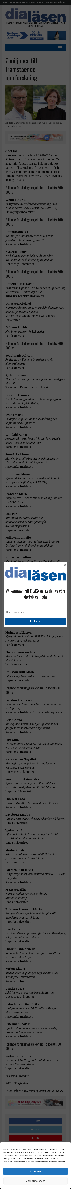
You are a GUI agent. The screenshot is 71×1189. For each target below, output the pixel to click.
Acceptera (35, 1171)
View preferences (35, 1180)
